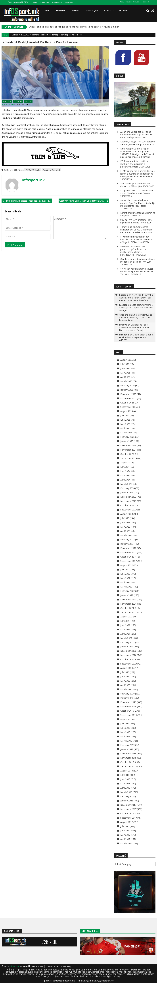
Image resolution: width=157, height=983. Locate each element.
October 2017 (127, 813)
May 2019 (125, 732)
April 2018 (125, 787)
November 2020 (128, 655)
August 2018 (126, 770)
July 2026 (124, 364)
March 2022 (126, 586)
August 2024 (126, 462)
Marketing (69, 2)
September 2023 (128, 509)
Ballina (35, 2)
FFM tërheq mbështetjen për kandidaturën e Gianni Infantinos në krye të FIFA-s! (136, 239)
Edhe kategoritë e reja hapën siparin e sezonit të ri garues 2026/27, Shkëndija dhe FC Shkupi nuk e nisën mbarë (137, 152)
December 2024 (128, 445)
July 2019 (124, 723)
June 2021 (125, 625)
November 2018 (128, 757)
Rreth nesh (44, 2)
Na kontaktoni (57, 2)
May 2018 (125, 783)
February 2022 (127, 590)
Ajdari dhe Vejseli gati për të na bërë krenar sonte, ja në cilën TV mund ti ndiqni (74, 26)
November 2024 (128, 449)
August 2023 (126, 513)
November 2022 (128, 552)
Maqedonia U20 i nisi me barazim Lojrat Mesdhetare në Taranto (136, 192)
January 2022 (126, 595)
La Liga (28, 101)
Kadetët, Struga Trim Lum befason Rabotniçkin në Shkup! (137, 143)
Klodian (123, 304)
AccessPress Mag (62, 966)
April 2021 (125, 633)
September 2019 (128, 715)
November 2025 (128, 398)
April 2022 (125, 582)
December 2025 (128, 394)
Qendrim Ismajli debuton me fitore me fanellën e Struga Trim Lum (137, 260)
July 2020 (124, 672)
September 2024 (128, 458)
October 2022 (127, 556)
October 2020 (127, 659)
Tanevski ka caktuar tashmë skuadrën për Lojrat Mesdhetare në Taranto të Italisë (136, 229)
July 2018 (124, 774)
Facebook (145, 2)
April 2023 (125, 531)
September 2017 (128, 817)
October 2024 (127, 454)
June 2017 (125, 830)
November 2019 (128, 706)
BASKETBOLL (61, 10)
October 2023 (127, 505)
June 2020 (125, 676)
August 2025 (126, 411)
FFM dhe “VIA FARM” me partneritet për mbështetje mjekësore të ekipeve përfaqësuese (133, 250)
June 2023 (125, 522)
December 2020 (128, 650)
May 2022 (125, 578)
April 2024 (125, 479)
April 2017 (125, 839)
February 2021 (127, 642)
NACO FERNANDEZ (51, 169)
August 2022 (126, 565)
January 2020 (126, 697)
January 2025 (126, 441)
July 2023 (124, 518)
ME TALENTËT (125, 10)
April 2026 (125, 377)
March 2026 (126, 381)
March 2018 (126, 792)
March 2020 (126, 689)
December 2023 (128, 496)
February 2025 (127, 436)
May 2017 (125, 834)
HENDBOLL (76, 10)
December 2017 (128, 804)
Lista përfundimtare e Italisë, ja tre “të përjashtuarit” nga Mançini (136, 307)
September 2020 (128, 663)
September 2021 (128, 612)
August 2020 (126, 667)
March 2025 (126, 432)
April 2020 (125, 685)
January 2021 (126, 646)
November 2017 (128, 809)
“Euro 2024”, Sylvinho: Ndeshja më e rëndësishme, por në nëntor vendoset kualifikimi (136, 297)
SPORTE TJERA (92, 10)
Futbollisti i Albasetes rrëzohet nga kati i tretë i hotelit (29, 200)
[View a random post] (152, 11)
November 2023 (128, 501)
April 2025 (125, 428)
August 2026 (126, 359)
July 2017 (124, 826)
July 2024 (124, 466)
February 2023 (127, 539)
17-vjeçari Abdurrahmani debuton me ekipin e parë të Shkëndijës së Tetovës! (136, 271)
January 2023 (126, 543)
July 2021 (124, 620)
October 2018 (127, 762)
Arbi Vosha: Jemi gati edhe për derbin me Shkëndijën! (135, 185)
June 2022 (125, 573)
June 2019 (125, 727)
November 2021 (128, 603)
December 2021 (128, 599)
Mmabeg (124, 334)
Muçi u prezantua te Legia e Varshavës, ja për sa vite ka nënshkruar (135, 317)
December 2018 (128, 753)
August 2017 (126, 822)
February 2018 (127, 796)
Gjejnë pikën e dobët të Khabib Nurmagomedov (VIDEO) (136, 337)
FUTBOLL (47, 10)
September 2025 (128, 406)
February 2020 (127, 693)
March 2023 (126, 535)
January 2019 (126, 749)
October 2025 (127, 402)
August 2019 (126, 719)
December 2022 (128, 548)
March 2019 (126, 740)
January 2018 (126, 800)
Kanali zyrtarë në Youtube (129, 2)
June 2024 (125, 471)
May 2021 (125, 629)
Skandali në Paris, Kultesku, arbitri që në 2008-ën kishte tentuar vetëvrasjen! (134, 327)
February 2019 (127, 745)
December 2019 (128, 702)
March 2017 (126, 843)
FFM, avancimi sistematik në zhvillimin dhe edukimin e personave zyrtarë (134, 164)
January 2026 (126, 389)
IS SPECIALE (108, 10)
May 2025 (125, 424)
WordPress (38, 966)
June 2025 (125, 419)
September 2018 (128, 766)
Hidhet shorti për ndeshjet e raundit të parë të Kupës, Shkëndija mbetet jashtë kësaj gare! (137, 203)
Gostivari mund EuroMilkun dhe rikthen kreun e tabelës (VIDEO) (84, 200)
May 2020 (125, 680)
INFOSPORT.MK (33, 169)
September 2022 (128, 561)
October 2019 (127, 710)
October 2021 (127, 608)
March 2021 (126, 638)
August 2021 (126, 616)
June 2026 (125, 368)
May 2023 (125, 526)
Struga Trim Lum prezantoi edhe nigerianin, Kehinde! (136, 221)
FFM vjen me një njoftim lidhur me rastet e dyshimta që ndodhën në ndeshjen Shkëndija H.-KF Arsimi (137, 173)
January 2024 (126, 492)
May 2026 (125, 372)
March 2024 (126, 483)
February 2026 (127, 385)
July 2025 (124, 415)
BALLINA (25, 34)
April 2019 (125, 736)
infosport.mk (8, 104)
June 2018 (125, 779)
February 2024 (127, 488)
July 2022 (124, 569)
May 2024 (125, 475)
